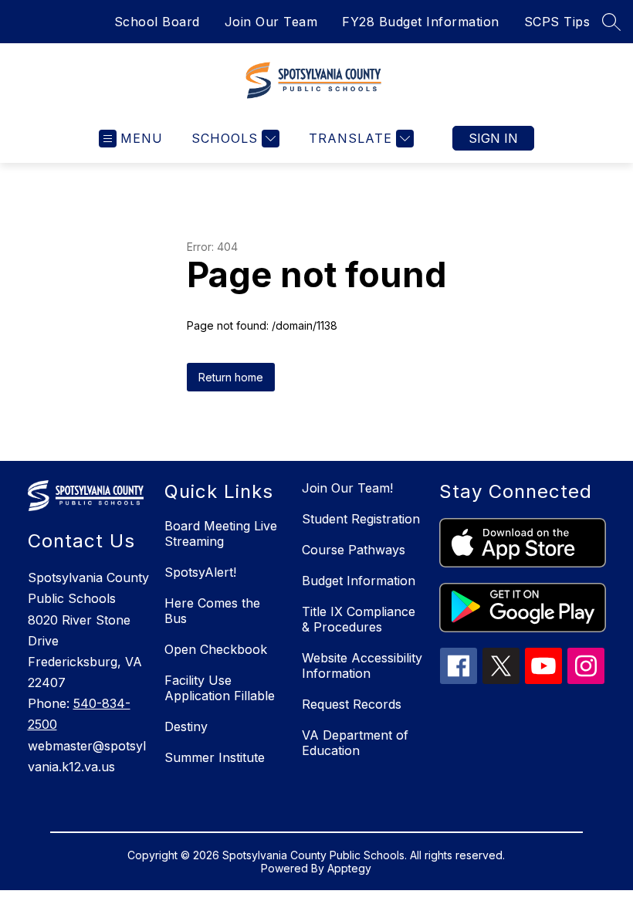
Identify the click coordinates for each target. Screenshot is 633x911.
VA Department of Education (355, 742)
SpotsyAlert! (200, 572)
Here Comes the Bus (212, 610)
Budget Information (358, 580)
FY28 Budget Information (420, 21)
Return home (230, 377)
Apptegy (349, 868)
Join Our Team (271, 21)
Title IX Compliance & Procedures (358, 619)
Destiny (186, 726)
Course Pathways (353, 549)
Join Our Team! (347, 488)
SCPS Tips (557, 21)
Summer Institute (214, 757)
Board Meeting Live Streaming (220, 533)
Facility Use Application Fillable (219, 687)
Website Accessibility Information (362, 665)
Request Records (351, 704)
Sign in (493, 138)
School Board (157, 21)
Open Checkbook (215, 649)
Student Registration (361, 519)
